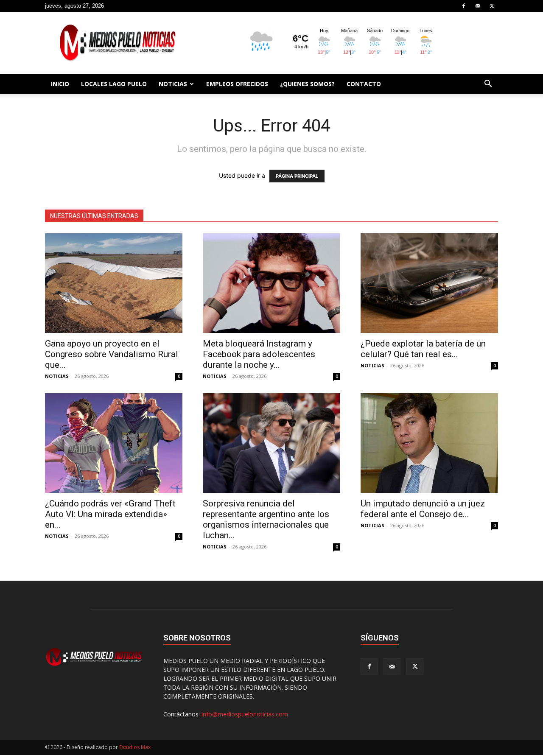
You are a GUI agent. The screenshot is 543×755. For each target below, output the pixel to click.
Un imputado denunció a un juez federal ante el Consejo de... (423, 508)
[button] (488, 85)
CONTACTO (364, 84)
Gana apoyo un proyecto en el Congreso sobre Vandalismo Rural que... (111, 354)
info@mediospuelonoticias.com (245, 714)
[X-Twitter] (491, 6)
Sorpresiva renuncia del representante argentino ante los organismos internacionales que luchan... (266, 519)
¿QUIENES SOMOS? (307, 84)
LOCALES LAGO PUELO (114, 84)
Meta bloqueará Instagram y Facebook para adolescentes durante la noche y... (259, 354)
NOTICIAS (173, 84)
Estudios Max (135, 747)
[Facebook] (463, 6)
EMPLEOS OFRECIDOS (237, 84)
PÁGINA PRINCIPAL (297, 176)
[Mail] (477, 6)
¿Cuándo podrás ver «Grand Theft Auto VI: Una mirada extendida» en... (110, 514)
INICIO (60, 84)
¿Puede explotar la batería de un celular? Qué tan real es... (423, 348)
